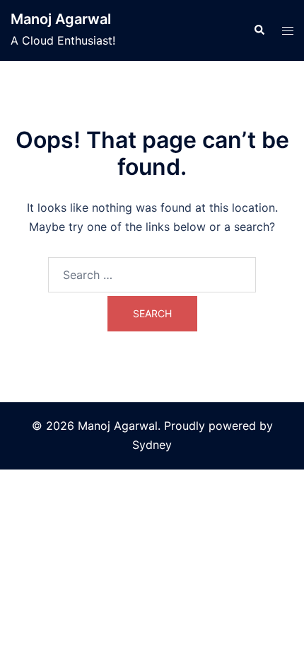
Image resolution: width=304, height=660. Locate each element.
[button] (258, 30)
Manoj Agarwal (61, 19)
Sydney (152, 445)
